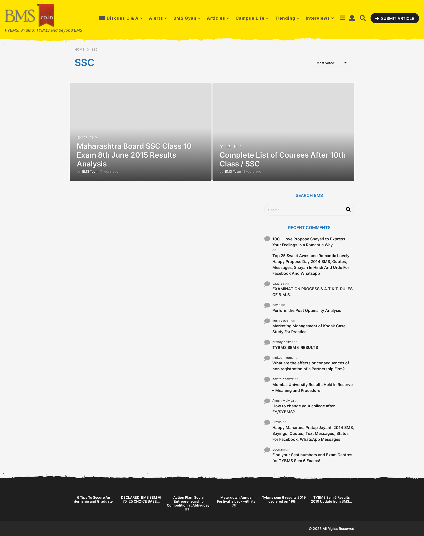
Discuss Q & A (123, 18)
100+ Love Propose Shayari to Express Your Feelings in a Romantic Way (308, 241)
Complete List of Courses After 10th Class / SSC (283, 159)
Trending (285, 18)
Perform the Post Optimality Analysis (306, 310)
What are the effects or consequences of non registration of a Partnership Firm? (310, 365)
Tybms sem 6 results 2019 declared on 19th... (284, 499)
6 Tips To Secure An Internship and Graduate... (94, 499)
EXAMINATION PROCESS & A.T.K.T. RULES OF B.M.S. (312, 291)
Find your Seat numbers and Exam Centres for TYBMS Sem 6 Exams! (312, 457)
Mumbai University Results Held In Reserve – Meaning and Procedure (312, 387)
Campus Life (250, 18)
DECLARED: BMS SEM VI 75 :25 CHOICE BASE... (141, 499)
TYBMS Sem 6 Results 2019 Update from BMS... (331, 499)
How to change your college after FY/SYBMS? (303, 408)
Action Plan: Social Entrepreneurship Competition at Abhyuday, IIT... (189, 503)
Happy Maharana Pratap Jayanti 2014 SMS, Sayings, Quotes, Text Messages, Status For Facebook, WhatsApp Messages (313, 433)
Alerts (156, 18)
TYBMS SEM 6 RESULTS (295, 347)
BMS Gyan (185, 18)
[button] (342, 18)
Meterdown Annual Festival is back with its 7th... (236, 501)
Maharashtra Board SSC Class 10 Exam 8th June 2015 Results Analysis (134, 155)
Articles (216, 18)
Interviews (318, 18)
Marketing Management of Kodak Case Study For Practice (308, 328)
